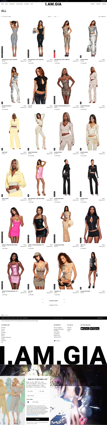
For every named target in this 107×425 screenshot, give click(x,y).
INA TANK (30, 291)
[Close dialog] (48, 378)
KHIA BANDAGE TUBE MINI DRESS (36, 198)
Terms (36, 415)
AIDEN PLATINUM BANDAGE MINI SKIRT (62, 386)
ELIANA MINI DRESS (85, 291)
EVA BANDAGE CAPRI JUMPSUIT (9, 59)
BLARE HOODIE (84, 59)
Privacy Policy (30, 415)
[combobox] (29, 402)
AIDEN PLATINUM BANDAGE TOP (10, 291)
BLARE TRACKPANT (32, 152)
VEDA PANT (4, 152)
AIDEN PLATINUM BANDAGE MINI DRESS (10, 338)
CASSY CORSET (84, 385)
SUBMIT (38, 419)
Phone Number (30, 399)
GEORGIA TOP (57, 291)
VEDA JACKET (5, 198)
